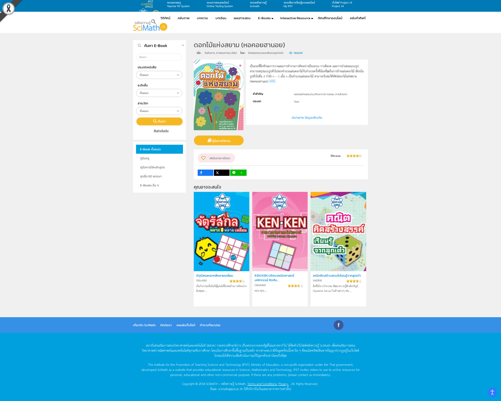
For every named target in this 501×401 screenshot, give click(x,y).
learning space (148, 4)
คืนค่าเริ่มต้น (161, 130)
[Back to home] (146, 25)
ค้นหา (162, 121)
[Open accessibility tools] (492, 392)
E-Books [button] (264, 18)
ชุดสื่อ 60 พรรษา (151, 176)
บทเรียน (220, 18)
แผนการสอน (242, 18)
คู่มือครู (144, 158)
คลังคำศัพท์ (358, 18)
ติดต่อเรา (166, 325)
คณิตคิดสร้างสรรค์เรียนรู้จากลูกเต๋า (337, 275)
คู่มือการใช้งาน (221, 140)
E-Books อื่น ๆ (149, 185)
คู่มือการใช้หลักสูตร (152, 167)
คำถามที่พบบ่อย (210, 325)
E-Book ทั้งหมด (150, 149)
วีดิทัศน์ (165, 18)
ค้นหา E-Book (155, 46)
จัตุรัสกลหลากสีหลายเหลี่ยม (214, 275)
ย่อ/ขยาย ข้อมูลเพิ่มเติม (307, 117)
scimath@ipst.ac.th (230, 388)
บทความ (202, 18)
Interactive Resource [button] (295, 18)
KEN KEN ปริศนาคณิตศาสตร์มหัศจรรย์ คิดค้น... (274, 278)
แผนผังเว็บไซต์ (186, 325)
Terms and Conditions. (262, 383)
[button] (163, 27)
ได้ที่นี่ (272, 81)
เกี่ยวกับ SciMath (144, 325)
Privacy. (283, 383)
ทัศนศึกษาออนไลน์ (330, 18)
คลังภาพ (183, 18)
